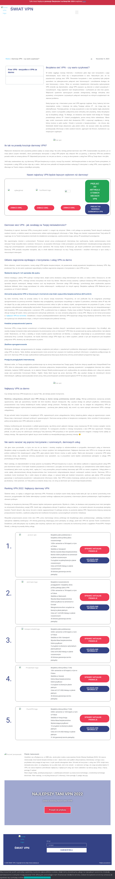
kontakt (51, 845)
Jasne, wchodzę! (30, 878)
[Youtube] (29, 854)
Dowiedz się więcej (43, 878)
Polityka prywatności (105, 863)
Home (8, 59)
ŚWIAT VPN (21, 9)
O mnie (51, 850)
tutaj (84, 1)
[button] (76, 12)
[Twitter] (22, 854)
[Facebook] (14, 854)
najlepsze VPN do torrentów (16, 316)
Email (49, 841)
